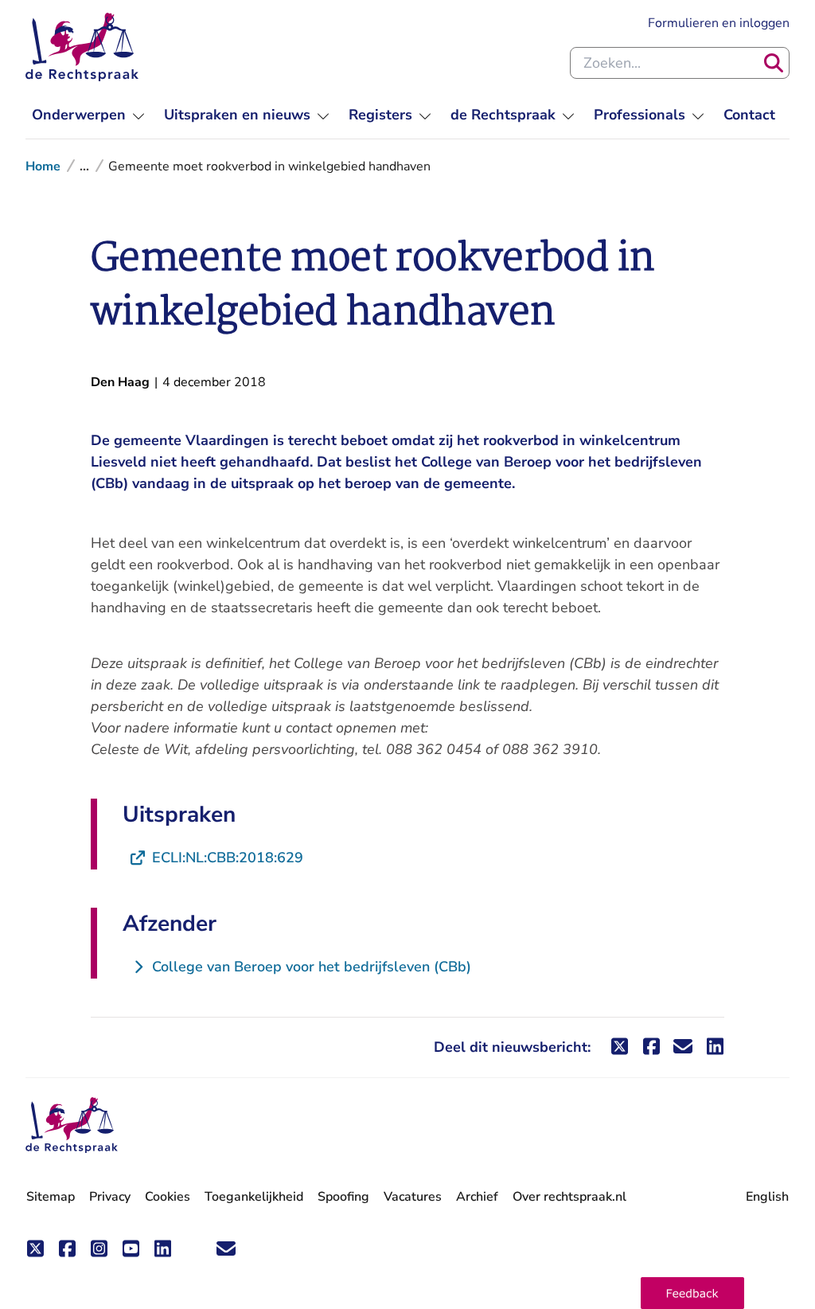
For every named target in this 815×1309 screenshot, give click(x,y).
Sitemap (50, 1196)
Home (42, 166)
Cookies (167, 1196)
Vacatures (413, 1197)
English (767, 1196)
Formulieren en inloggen (719, 23)
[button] (692, 1293)
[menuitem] (88, 115)
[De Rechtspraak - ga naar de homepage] (81, 47)
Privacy (110, 1196)
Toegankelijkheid (254, 1196)
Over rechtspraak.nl (569, 1196)
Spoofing (343, 1196)
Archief (477, 1196)
